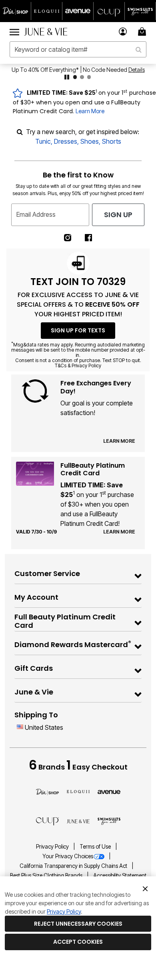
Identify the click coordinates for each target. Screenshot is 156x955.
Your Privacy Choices (67, 856)
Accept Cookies (78, 942)
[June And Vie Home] (45, 32)
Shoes (89, 141)
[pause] (67, 77)
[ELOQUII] (78, 791)
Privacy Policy (53, 846)
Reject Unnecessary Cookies (78, 924)
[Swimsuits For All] (109, 821)
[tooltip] (15, 11)
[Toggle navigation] (14, 32)
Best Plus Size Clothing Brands (47, 875)
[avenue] (109, 791)
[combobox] (78, 49)
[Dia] (47, 791)
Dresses (65, 141)
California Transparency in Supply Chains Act (74, 866)
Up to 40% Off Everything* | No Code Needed (69, 69)
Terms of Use (96, 846)
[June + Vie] (78, 821)
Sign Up (118, 215)
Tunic (43, 141)
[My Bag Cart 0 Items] (143, 31)
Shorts (111, 141)
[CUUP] (47, 821)
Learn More (90, 111)
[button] (123, 31)
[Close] (145, 888)
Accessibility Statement (119, 875)
